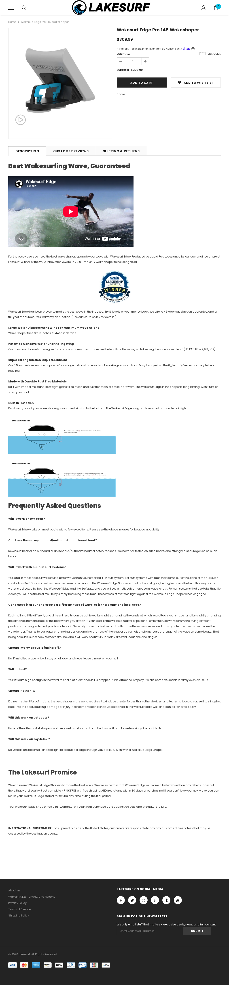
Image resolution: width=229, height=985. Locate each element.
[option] (60, 80)
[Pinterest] (155, 900)
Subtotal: (123, 70)
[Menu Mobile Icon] (11, 8)
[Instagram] (144, 900)
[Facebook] (121, 900)
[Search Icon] (24, 8)
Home (12, 22)
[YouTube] (178, 900)
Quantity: (123, 54)
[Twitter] (132, 900)
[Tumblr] (166, 900)
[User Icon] (203, 7)
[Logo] (114, 7)
